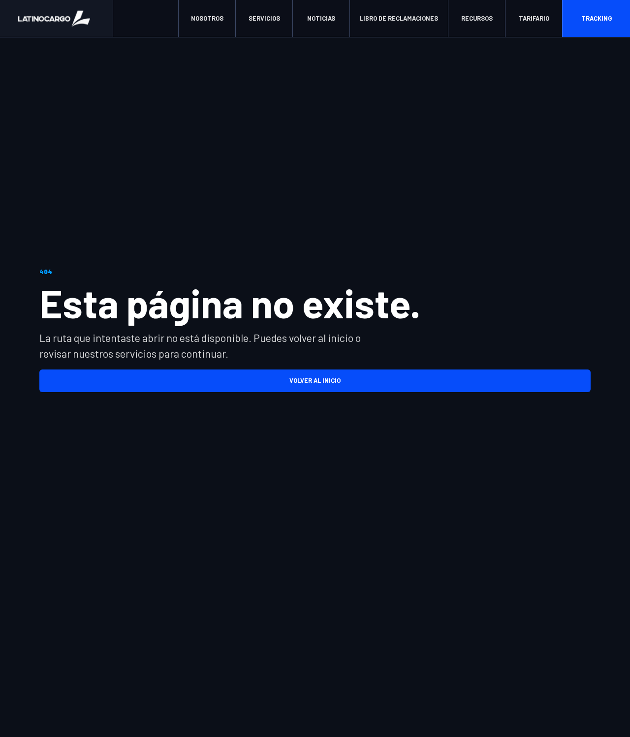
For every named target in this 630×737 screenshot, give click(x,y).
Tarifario (534, 18)
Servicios (264, 18)
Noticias (321, 18)
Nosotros (207, 18)
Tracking (596, 18)
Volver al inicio (315, 380)
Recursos (477, 18)
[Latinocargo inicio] (56, 18)
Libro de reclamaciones (399, 18)
